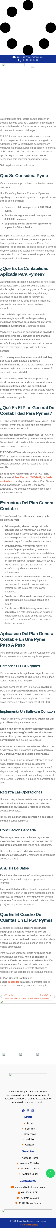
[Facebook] (23, 1110)
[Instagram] (28, 1110)
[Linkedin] (32, 1110)
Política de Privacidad (28, 1224)
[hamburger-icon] (33, 67)
